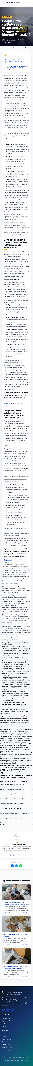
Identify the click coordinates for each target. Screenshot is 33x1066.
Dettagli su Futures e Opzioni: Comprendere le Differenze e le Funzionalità (13, 61)
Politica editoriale (7, 1039)
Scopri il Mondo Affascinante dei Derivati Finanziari (15, 935)
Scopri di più (8, 403)
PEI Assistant (6, 1018)
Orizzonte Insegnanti (11, 40)
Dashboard (5, 1023)
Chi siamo (5, 1036)
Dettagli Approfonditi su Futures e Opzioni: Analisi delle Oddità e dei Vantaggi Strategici (16, 68)
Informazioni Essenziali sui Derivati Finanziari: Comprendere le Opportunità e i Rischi (16, 904)
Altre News (7, 16)
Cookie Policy (6, 1050)
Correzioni (5, 1042)
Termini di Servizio (7, 1047)
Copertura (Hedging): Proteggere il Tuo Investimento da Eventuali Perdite (15, 967)
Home (3, 47)
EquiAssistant (6, 1021)
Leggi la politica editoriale (16, 855)
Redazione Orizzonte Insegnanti (16, 844)
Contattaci (5, 1034)
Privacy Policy (6, 1044)
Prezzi (4, 1026)
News (9, 47)
